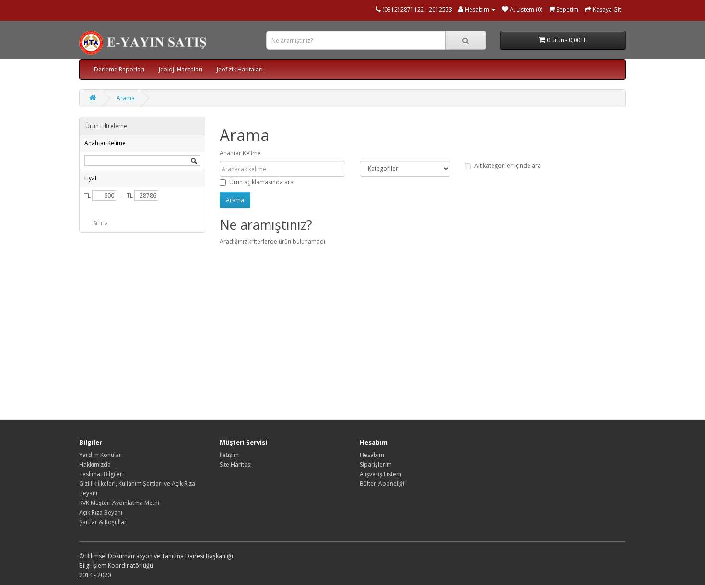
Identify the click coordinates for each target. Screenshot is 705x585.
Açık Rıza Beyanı (100, 512)
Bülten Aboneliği (382, 484)
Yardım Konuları (101, 455)
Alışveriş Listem (380, 474)
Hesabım (372, 455)
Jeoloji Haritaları (180, 69)
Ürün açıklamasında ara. (262, 182)
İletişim (229, 455)
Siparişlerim (376, 464)
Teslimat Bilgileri (101, 474)
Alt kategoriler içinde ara (507, 166)
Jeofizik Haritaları (240, 69)
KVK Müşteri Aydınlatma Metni (119, 503)
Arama (126, 98)
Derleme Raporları (119, 69)
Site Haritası (236, 464)
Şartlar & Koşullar (103, 522)
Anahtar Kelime (240, 153)
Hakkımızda (95, 464)
